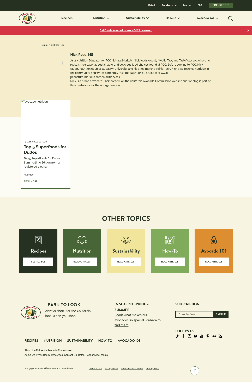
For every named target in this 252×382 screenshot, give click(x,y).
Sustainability (135, 18)
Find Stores (221, 5)
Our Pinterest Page (208, 336)
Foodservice (169, 5)
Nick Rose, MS (56, 45)
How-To (171, 18)
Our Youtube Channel (201, 336)
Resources (57, 355)
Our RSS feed (220, 336)
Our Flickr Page (214, 336)
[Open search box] (230, 18)
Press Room (43, 355)
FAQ (199, 5)
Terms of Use (95, 368)
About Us (30, 355)
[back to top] (195, 370)
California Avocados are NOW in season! (126, 30)
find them (121, 325)
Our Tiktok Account (177, 336)
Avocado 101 (205, 18)
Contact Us (70, 355)
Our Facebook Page (183, 336)
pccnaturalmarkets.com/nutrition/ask (95, 77)
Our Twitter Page (195, 336)
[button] (195, 370)
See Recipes (38, 262)
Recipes (67, 18)
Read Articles (82, 262)
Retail (151, 5)
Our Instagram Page (189, 336)
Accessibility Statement (132, 368)
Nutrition (99, 18)
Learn (119, 315)
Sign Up (221, 314)
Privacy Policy (111, 368)
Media (187, 5)
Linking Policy (152, 368)
